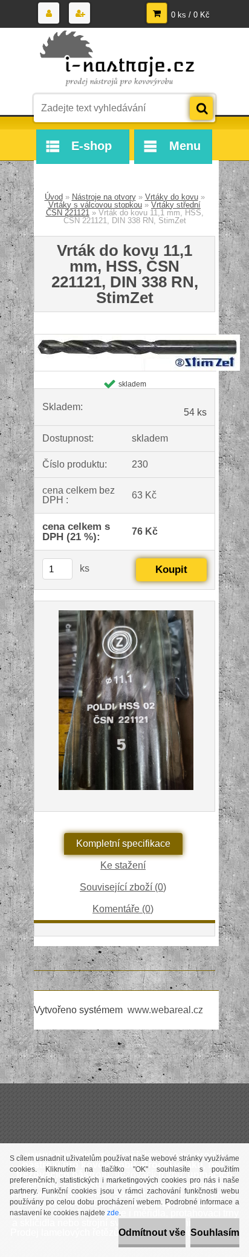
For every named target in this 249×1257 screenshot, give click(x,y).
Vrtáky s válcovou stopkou (95, 204)
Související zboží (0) (123, 887)
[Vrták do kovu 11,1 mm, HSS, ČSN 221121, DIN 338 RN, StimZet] (137, 339)
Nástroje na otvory (104, 196)
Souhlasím (214, 1232)
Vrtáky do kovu (171, 196)
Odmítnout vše (152, 1232)
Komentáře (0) (123, 909)
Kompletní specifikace (123, 843)
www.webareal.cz (165, 1010)
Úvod (54, 196)
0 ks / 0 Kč (190, 14)
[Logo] (117, 59)
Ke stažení (123, 865)
